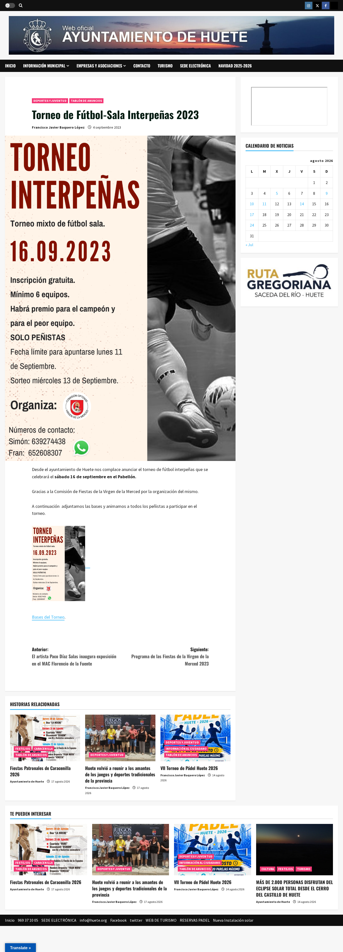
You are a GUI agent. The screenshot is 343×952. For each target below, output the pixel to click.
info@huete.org (93, 920)
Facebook (118, 920)
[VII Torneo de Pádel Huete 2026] (195, 738)
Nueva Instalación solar (233, 920)
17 (252, 214)
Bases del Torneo (48, 617)
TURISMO (165, 66)
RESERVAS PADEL (195, 920)
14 (302, 203)
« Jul (249, 244)
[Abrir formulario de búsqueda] (21, 5)
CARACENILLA (43, 748)
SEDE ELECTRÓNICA (195, 66)
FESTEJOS (22, 748)
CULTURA (267, 869)
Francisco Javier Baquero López (58, 127)
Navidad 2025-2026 (235, 66)
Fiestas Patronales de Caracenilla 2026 (40, 771)
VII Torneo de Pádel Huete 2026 (189, 768)
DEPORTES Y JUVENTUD (50, 101)
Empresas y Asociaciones (99, 66)
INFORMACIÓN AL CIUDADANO (186, 748)
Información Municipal (44, 66)
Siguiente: (170, 656)
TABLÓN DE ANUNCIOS (86, 101)
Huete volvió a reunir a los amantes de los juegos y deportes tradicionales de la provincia (120, 774)
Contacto (141, 66)
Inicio (10, 66)
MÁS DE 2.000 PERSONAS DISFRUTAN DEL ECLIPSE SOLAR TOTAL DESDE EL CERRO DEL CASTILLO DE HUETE (294, 888)
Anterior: (74, 656)
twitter (136, 920)
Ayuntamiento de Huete (27, 781)
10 (252, 203)
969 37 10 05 (28, 920)
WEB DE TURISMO (161, 920)
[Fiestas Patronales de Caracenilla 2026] (45, 738)
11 (264, 203)
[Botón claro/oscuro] (10, 5)
